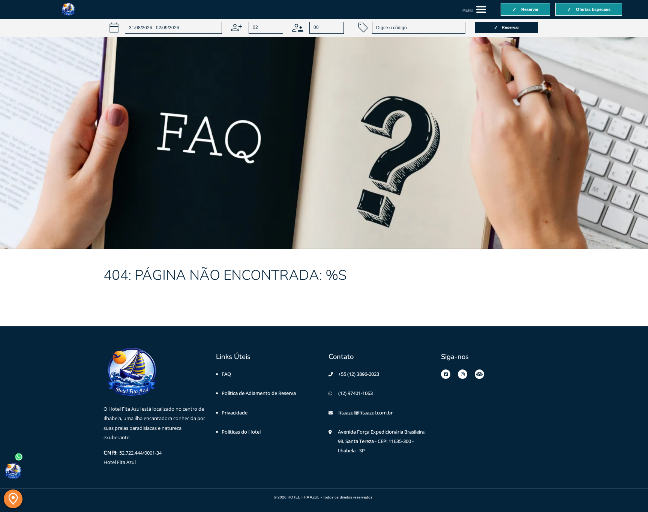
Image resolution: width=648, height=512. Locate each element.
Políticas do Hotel (241, 431)
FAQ (226, 374)
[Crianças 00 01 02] (318, 27)
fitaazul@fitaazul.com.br (365, 412)
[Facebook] (445, 374)
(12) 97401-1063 (355, 393)
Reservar (510, 27)
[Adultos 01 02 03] (257, 27)
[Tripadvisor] (479, 374)
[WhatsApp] (13, 471)
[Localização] (13, 498)
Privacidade (235, 412)
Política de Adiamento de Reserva (259, 393)
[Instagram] (462, 374)
